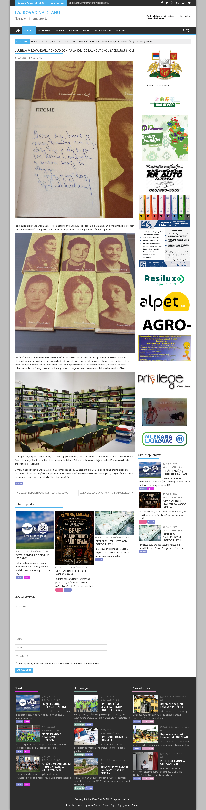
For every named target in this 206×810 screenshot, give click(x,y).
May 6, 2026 (167, 753)
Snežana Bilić (36, 58)
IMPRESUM (121, 30)
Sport (86, 30)
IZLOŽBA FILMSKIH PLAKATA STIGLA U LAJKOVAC (43, 492)
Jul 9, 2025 (107, 760)
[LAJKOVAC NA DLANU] (18, 30)
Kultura (73, 30)
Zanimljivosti (103, 30)
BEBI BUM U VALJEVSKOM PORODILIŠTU (89, 3)
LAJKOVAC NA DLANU (37, 12)
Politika (60, 30)
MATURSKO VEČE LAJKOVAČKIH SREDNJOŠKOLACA (105, 492)
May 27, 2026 (168, 727)
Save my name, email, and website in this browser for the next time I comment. (58, 663)
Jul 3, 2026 (166, 696)
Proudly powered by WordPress (83, 805)
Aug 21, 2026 (23, 551)
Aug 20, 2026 (49, 727)
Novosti (28, 30)
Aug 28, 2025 (108, 729)
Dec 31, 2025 (108, 696)
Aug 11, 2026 (49, 756)
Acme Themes (132, 805)
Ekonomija (44, 30)
